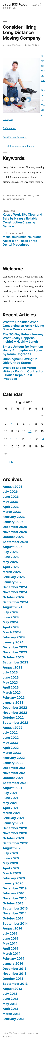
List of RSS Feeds (15, 4)
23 (42, 439)
